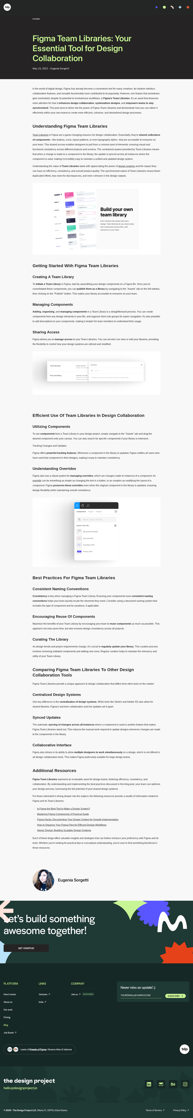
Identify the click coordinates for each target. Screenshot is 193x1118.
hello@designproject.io (20, 1087)
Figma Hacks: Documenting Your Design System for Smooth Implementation (78, 819)
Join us (76, 994)
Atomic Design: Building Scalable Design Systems (64, 830)
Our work (8, 1009)
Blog (6, 1024)
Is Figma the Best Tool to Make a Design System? (63, 808)
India (41, 1001)
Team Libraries (40, 135)
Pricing (7, 1017)
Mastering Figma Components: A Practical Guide (63, 814)
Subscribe (174, 995)
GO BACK (36, 19)
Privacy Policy (179, 1110)
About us (8, 1001)
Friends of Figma (37, 1049)
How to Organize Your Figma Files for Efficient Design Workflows (71, 825)
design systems (126, 166)
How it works (10, 994)
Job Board (9, 1032)
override (37, 480)
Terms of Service (154, 1110)
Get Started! (26, 948)
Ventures (43, 994)
